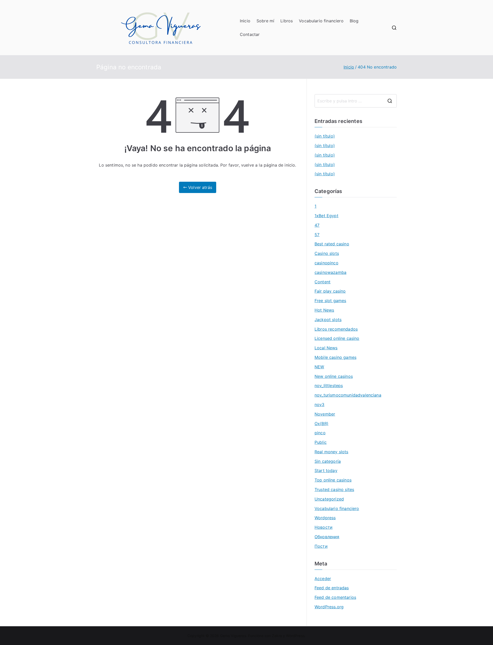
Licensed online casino (337, 338)
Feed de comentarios (335, 597)
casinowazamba (330, 272)
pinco (320, 432)
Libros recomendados (336, 329)
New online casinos (334, 376)
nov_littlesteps (329, 385)
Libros (286, 20)
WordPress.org (329, 606)
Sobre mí (265, 20)
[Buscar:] (355, 100)
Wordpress (325, 517)
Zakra (277, 635)
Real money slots (331, 451)
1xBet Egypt (326, 215)
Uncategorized (329, 499)
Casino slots (327, 253)
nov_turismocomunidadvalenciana (348, 395)
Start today (326, 470)
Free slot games (330, 300)
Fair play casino (330, 291)
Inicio (245, 20)
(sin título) (325, 136)
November (325, 414)
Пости (321, 546)
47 (317, 225)
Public (321, 442)
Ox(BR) (321, 423)
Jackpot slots (328, 319)
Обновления (327, 536)
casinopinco (326, 262)
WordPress (295, 635)
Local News (326, 347)
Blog (354, 20)
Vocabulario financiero (321, 20)
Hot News (324, 310)
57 (317, 234)
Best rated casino (332, 243)
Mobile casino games (335, 357)
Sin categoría (328, 461)
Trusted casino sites (334, 489)
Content (322, 281)
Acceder (323, 578)
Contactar (250, 34)
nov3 (320, 404)
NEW (319, 366)
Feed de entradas (332, 587)
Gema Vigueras (233, 635)
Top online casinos (333, 480)
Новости (324, 527)
